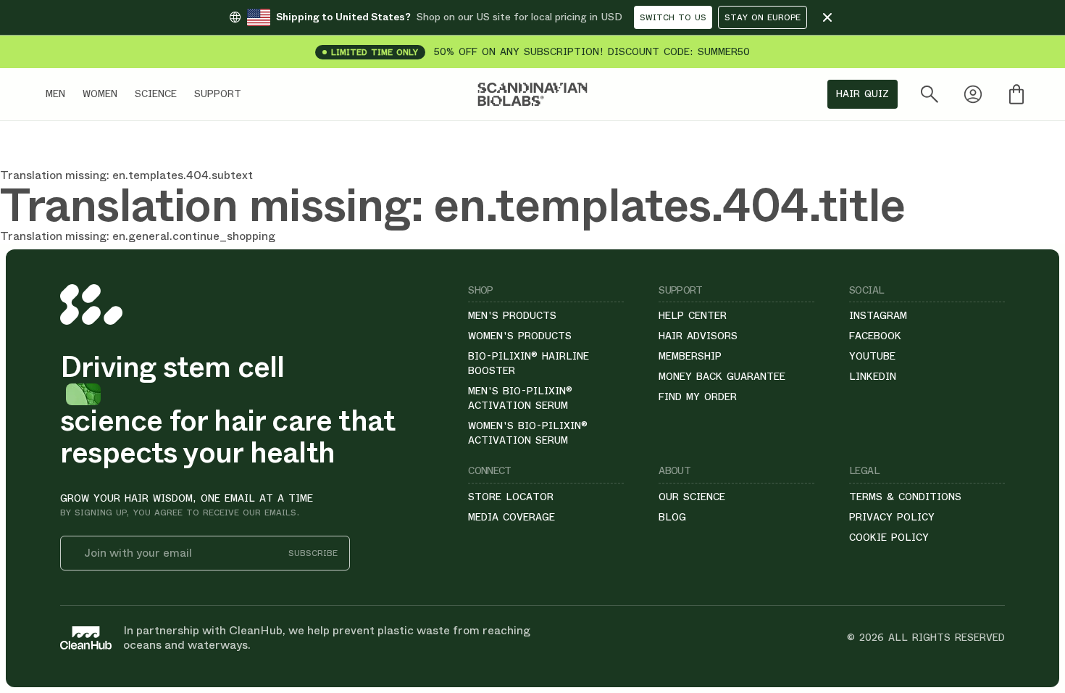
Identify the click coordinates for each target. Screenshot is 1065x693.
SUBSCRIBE (313, 553)
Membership (690, 356)
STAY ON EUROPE (762, 17)
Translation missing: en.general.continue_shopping (137, 236)
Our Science (692, 496)
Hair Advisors (698, 335)
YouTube (872, 356)
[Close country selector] (827, 17)
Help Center (693, 315)
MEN (55, 93)
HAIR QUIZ (862, 93)
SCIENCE (156, 93)
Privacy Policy (892, 517)
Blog (672, 517)
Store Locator (511, 496)
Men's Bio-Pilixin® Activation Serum (520, 397)
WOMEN (100, 93)
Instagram (878, 315)
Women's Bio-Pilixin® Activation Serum (528, 432)
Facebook (875, 335)
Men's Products (512, 315)
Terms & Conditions (905, 496)
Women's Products (520, 335)
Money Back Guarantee (722, 376)
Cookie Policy (889, 537)
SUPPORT (217, 93)
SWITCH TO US (673, 17)
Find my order (698, 396)
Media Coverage (511, 517)
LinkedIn (872, 376)
